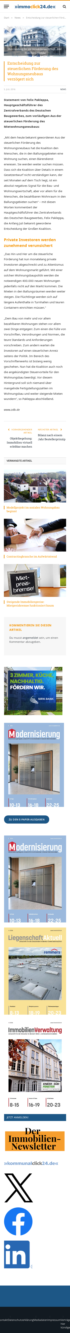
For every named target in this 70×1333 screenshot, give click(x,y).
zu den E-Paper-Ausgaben (27, 819)
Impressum (54, 1320)
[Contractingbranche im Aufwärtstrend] (35, 535)
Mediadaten (40, 1320)
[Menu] (6, 6)
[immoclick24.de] (35, 6)
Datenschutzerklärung (20, 1320)
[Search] (64, 6)
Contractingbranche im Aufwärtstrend (32, 556)
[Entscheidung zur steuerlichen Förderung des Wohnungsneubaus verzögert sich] (35, 41)
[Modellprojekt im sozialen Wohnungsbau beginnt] (35, 486)
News (63, 89)
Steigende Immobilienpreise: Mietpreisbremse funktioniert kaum (30, 603)
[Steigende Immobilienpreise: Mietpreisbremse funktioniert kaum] (35, 580)
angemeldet (30, 637)
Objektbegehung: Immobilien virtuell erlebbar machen (19, 442)
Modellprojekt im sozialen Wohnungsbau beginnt (33, 509)
